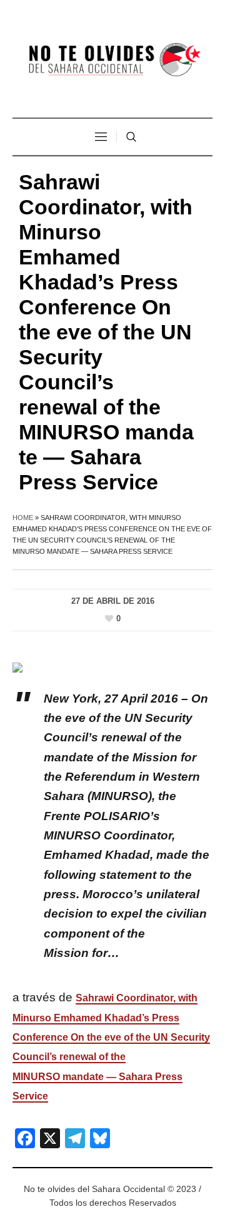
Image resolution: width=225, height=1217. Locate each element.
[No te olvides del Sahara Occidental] (112, 60)
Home (22, 517)
